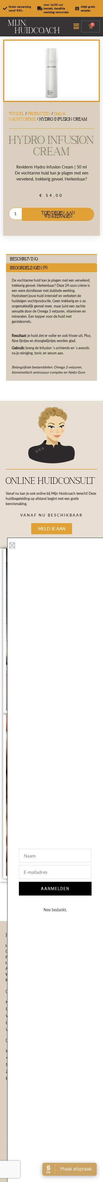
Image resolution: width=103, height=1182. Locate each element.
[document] (51, 591)
